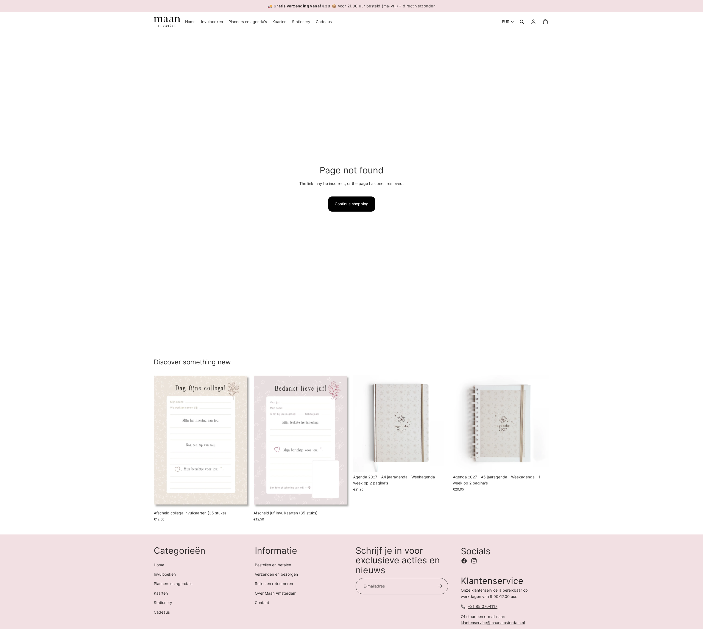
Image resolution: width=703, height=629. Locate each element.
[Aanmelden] (440, 586)
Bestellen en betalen (273, 565)
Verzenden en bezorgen (276, 574)
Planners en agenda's (173, 583)
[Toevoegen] (242, 500)
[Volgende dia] (242, 442)
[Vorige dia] (162, 442)
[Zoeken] (522, 22)
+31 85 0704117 (482, 606)
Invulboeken (165, 574)
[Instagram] (474, 561)
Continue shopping (352, 203)
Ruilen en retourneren (274, 583)
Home (159, 565)
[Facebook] (464, 561)
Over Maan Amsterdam (275, 593)
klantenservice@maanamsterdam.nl (493, 622)
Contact (262, 602)
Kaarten (161, 593)
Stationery (163, 602)
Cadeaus (162, 612)
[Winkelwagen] (545, 22)
